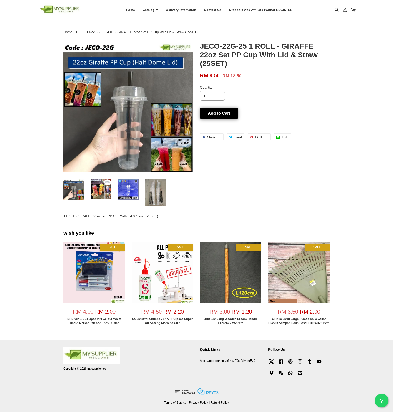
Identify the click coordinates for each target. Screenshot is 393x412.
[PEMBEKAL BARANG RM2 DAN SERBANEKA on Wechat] (281, 375)
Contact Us (212, 10)
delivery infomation (181, 10)
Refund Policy (220, 402)
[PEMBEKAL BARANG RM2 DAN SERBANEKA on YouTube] (319, 363)
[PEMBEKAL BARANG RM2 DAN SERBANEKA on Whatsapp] (290, 375)
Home (130, 10)
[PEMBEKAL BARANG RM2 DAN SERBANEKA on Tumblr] (309, 363)
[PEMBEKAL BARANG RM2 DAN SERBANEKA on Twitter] (271, 363)
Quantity (206, 87)
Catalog (149, 10)
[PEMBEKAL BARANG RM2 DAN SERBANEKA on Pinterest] (290, 363)
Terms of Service (175, 402)
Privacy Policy (198, 402)
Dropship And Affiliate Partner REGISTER (260, 10)
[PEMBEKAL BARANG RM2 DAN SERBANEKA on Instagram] (300, 363)
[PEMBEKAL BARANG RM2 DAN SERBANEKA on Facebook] (281, 363)
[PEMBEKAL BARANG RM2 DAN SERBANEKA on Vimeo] (271, 375)
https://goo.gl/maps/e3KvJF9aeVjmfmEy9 (227, 360)
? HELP (381, 402)
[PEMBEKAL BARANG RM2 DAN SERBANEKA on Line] (300, 375)
